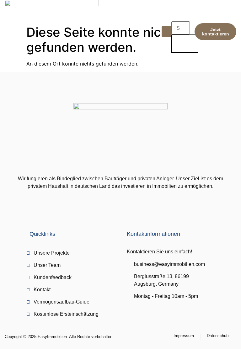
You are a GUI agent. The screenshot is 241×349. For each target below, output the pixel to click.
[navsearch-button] (173, 16)
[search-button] (184, 43)
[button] (167, 32)
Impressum (184, 335)
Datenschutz (218, 335)
